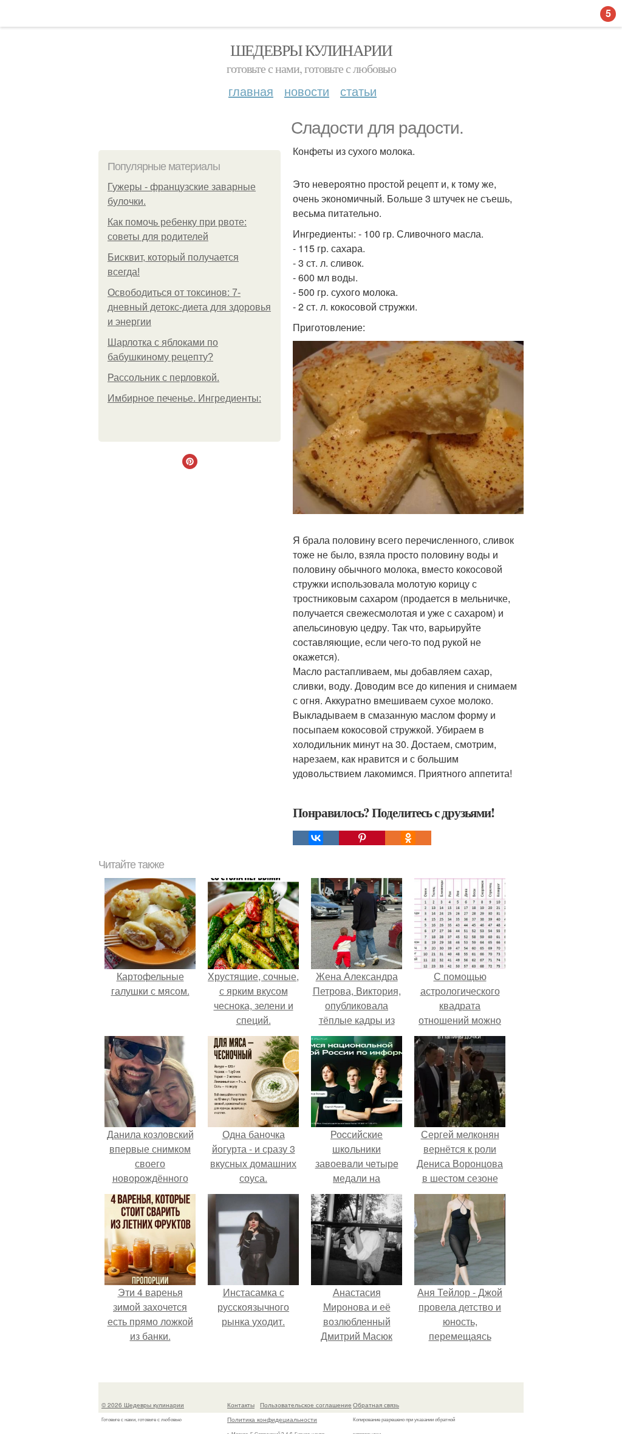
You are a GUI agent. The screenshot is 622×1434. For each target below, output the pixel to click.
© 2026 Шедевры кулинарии (142, 1405)
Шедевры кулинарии (311, 49)
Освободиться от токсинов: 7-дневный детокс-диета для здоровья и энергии (189, 307)
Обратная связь (376, 1405)
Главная (250, 91)
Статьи (358, 91)
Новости (306, 91)
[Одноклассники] (408, 838)
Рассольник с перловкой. (163, 377)
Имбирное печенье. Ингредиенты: (184, 398)
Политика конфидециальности (272, 1419)
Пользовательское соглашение (306, 1405)
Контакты (241, 1405)
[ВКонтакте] (316, 838)
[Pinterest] (362, 838)
